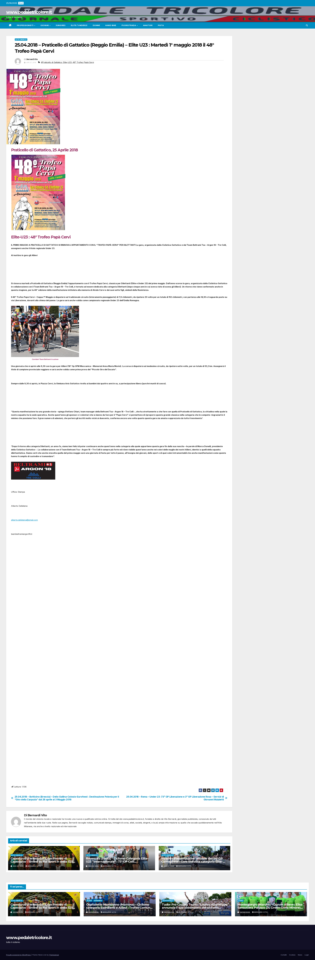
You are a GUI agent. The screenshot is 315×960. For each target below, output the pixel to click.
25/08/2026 (18, 912)
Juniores (60, 25)
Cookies (292, 955)
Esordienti (98, 900)
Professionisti (25, 25)
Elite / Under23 (79, 25)
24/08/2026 (93, 912)
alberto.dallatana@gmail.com (24, 520)
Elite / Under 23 (21, 39)
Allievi (89, 900)
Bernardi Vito (32, 59)
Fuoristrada (129, 25)
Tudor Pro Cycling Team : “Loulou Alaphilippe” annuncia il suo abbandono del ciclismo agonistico (195, 907)
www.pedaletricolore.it (29, 12)
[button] (307, 25)
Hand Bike (110, 25)
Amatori (148, 25)
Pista (161, 25)
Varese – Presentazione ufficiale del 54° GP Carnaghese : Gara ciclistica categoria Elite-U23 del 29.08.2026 (192, 861)
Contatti (284, 955)
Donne (96, 25)
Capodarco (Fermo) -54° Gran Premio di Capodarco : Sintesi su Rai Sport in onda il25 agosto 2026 (42, 861)
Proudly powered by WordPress (18, 955)
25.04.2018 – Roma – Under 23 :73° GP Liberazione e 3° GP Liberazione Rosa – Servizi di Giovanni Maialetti (175, 798)
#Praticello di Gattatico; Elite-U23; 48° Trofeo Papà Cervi (67, 62)
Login (307, 955)
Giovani (44, 25)
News (300, 955)
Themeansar (54, 955)
